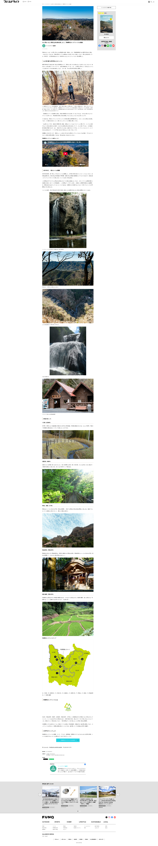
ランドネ (54, 826)
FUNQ (43, 826)
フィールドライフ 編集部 (63, 766)
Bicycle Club (44, 827)
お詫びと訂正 (101, 839)
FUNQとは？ (57, 839)
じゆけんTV (97, 827)
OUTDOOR (52, 807)
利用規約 (86, 839)
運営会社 (69, 839)
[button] (40, 794)
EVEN (106, 826)
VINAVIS (75, 826)
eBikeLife (43, 829)
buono (106, 827)
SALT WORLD (97, 826)
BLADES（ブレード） (77, 827)
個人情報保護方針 (93, 839)
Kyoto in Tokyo (55, 829)
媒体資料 (75, 839)
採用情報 (80, 839)
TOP (43, 4)
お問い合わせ (63, 839)
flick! (85, 827)
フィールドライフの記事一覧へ (106, 7)
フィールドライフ (47, 4)
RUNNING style (55, 827)
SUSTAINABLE (96, 822)
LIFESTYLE (82, 822)
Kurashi (46, 836)
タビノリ (64, 829)
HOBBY (69, 822)
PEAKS (64, 826)
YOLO (43, 836)
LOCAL (106, 822)
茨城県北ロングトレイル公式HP (68, 740)
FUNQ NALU (65, 827)
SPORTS (57, 822)
